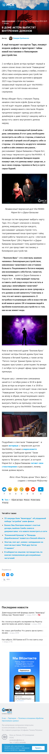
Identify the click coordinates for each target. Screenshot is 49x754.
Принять (38, 748)
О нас (4, 718)
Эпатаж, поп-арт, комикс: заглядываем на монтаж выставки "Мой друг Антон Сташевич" (23, 545)
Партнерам (12, 718)
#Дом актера (17, 500)
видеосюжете (30, 449)
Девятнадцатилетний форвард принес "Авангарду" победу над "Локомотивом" (23, 613)
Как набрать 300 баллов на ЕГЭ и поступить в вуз (22, 639)
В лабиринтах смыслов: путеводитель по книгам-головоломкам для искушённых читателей (23, 555)
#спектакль (35, 500)
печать (6, 23)
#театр (5, 502)
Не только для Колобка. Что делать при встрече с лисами (22, 631)
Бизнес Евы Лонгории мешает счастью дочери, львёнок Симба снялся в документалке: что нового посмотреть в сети (25, 528)
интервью (13, 445)
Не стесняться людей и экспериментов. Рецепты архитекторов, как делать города (22, 622)
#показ (27, 500)
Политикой (22, 750)
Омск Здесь (8, 5)
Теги (6, 500)
